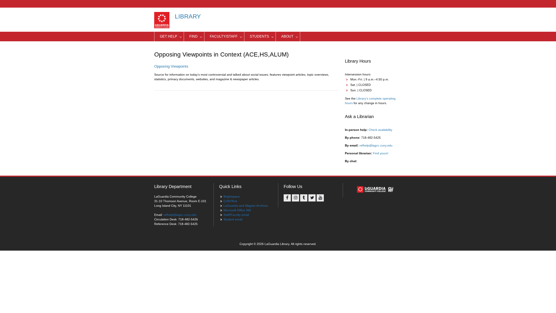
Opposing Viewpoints (171, 66)
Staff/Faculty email (236, 214)
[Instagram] (295, 197)
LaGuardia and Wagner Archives (245, 205)
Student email (232, 219)
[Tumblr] (303, 197)
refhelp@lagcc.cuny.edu (375, 145)
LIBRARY (188, 16)
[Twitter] (312, 197)
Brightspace (231, 196)
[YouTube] (320, 197)
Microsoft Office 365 (237, 210)
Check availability (380, 130)
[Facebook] (287, 197)
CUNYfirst (230, 201)
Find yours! (380, 153)
